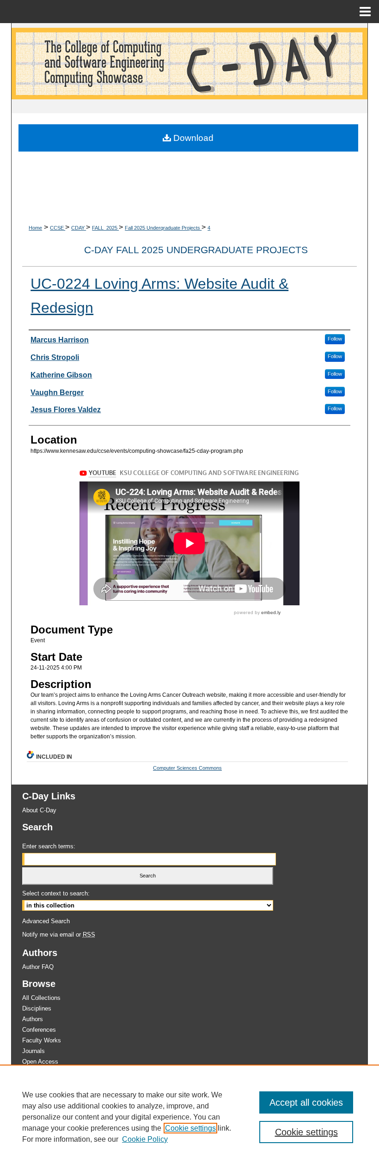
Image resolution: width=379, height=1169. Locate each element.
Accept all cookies (306, 1102)
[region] (189, 1117)
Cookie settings (190, 1128)
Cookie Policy (145, 1139)
